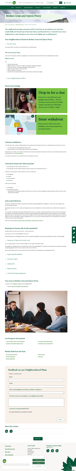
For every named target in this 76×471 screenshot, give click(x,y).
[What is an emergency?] (74, 233)
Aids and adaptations (10, 358)
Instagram (52, 450)
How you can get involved (11, 354)
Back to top (37, 438)
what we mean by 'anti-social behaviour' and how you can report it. (28, 220)
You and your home (10, 449)
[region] (24, 462)
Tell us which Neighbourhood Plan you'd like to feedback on (25, 389)
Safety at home (41, 354)
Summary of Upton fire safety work (18, 240)
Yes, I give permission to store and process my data (20, 411)
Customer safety (12, 259)
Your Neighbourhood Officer (16, 78)
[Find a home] (74, 237)
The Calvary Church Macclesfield (45, 341)
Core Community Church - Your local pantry (15, 341)
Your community (11, 24)
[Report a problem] (74, 241)
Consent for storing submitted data (19, 408)
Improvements (12, 268)
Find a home (8, 446)
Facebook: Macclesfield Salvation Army (14, 343)
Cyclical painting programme (16, 273)
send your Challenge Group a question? (19, 286)
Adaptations (11, 264)
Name (11, 377)
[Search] (60, 3)
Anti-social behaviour (10, 356)
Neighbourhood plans (19, 24)
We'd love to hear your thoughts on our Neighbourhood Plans (26, 396)
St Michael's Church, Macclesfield (45, 343)
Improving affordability (15, 254)
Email (10, 383)
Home (12, 7)
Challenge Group (16, 283)
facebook (48, 450)
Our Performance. (19, 153)
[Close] (44, 457)
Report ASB (40, 356)
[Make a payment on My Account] (74, 229)
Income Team (11, 44)
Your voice (7, 451)
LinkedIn (57, 450)
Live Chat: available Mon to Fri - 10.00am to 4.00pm (32, 2)
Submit (59, 419)
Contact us (62, 7)
